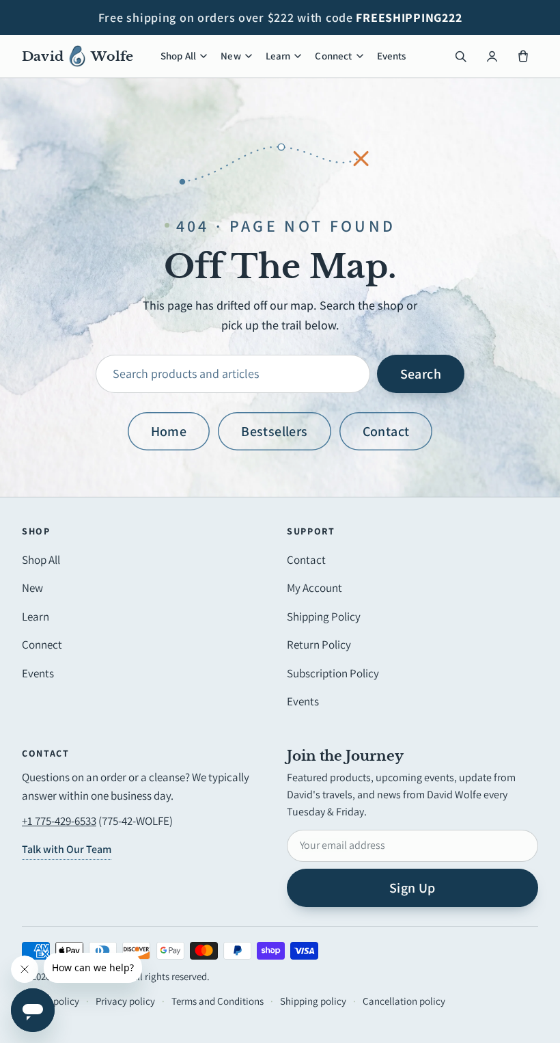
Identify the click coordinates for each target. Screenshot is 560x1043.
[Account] (492, 56)
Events (391, 55)
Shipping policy (313, 1000)
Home (169, 431)
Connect (333, 55)
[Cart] (523, 56)
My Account (314, 587)
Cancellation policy (404, 1000)
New (230, 55)
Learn (278, 55)
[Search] (460, 56)
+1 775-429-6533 (59, 820)
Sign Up (412, 888)
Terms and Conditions (217, 1000)
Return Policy (319, 644)
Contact (386, 431)
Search (420, 374)
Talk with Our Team (66, 849)
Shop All (178, 55)
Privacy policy (125, 1000)
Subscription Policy (333, 673)
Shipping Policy (324, 616)
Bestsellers (274, 431)
